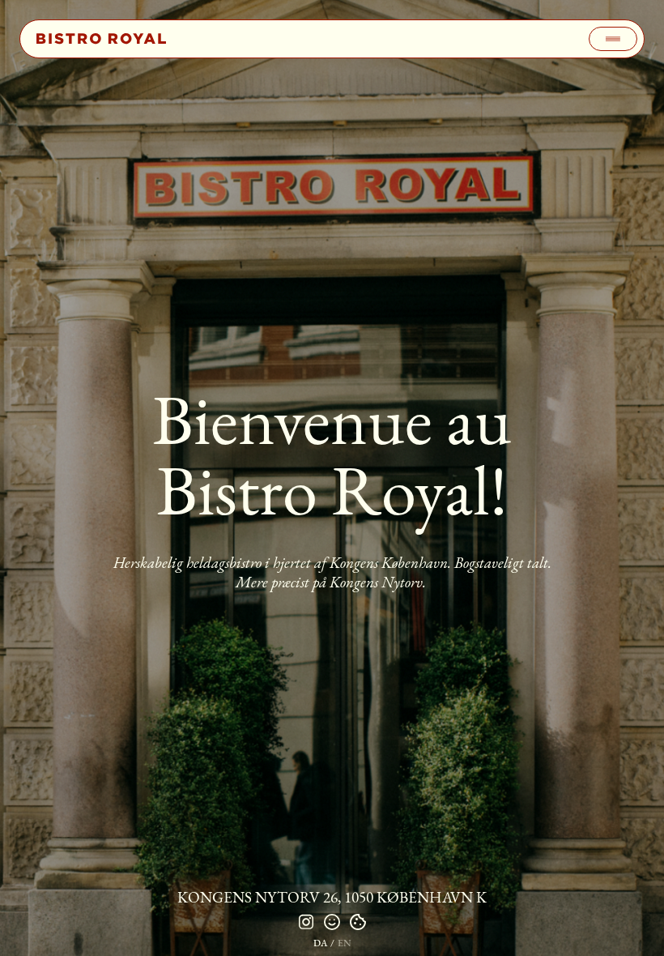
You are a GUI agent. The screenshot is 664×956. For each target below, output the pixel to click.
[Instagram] (306, 922)
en (344, 943)
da (320, 943)
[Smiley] (332, 922)
